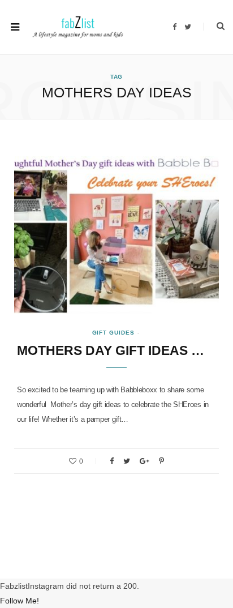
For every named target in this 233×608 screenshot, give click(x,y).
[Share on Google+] (144, 461)
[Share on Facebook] (112, 461)
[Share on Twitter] (126, 461)
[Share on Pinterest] (161, 461)
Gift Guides (113, 332)
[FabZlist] (77, 27)
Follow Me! (19, 600)
